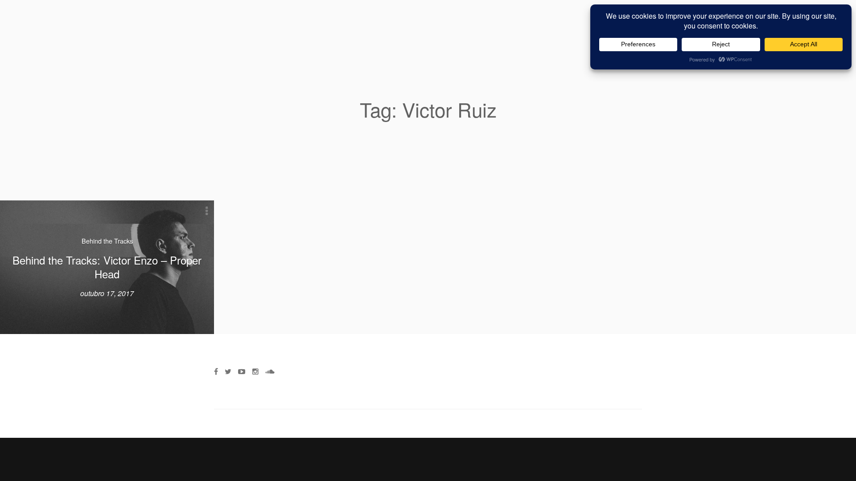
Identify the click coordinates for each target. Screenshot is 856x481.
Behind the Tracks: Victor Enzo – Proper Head (107, 267)
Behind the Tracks (107, 240)
